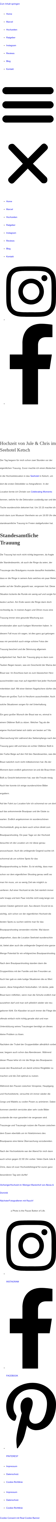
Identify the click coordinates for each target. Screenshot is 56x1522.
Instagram (11, 45)
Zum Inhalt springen (10, 4)
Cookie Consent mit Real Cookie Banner (20, 1518)
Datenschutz (12, 1474)
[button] (28, 135)
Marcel (9, 22)
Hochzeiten (11, 30)
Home (9, 14)
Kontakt (10, 69)
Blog (8, 61)
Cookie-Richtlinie (14, 1482)
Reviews (10, 53)
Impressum (11, 1466)
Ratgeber (10, 37)
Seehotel (34, 476)
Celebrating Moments (41, 492)
